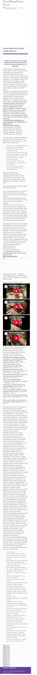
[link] (23, 8)
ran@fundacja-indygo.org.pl (13, 251)
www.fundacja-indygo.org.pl (10, 253)
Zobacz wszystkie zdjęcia (10, 256)
